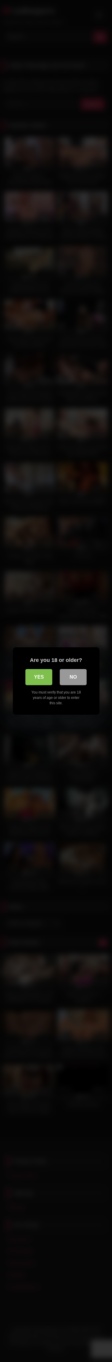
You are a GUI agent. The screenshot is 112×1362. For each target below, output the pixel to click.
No (73, 677)
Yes (39, 677)
